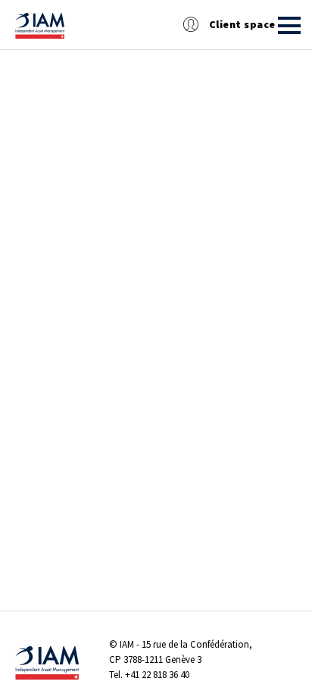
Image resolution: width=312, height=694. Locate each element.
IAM (127, 644)
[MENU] (289, 25)
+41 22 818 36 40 (157, 674)
